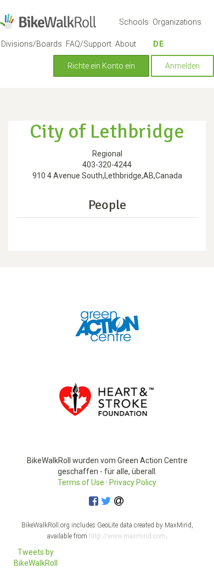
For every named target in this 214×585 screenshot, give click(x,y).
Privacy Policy (132, 482)
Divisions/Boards (31, 44)
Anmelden (182, 65)
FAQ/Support (88, 44)
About (125, 44)
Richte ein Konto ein (101, 65)
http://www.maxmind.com (127, 536)
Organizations (177, 22)
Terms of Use (81, 482)
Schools (134, 22)
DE (158, 44)
